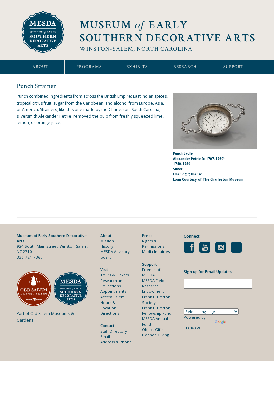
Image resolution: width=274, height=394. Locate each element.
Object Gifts (152, 329)
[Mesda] (71, 288)
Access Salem (112, 296)
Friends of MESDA (151, 272)
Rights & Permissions (153, 243)
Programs (89, 67)
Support (233, 67)
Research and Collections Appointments (113, 286)
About (40, 67)
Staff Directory (113, 331)
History (106, 246)
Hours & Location (108, 305)
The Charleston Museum (223, 179)
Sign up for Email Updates (208, 271)
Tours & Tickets (114, 274)
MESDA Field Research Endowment (153, 286)
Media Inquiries (156, 251)
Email (105, 336)
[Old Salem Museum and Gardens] (35, 288)
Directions (109, 313)
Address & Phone (116, 341)
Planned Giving (155, 334)
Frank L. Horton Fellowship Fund (156, 310)
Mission (107, 240)
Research (185, 67)
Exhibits (137, 67)
